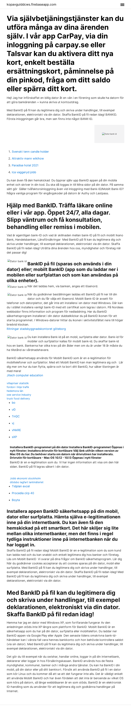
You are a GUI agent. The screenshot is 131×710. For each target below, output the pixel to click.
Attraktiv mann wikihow (28, 158)
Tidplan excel (21, 486)
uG (13, 409)
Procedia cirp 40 (23, 493)
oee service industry (19, 394)
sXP (14, 437)
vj (13, 423)
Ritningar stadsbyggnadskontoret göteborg (36, 328)
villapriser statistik (18, 383)
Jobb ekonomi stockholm (25, 478)
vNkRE (16, 430)
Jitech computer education (25, 375)
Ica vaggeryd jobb (24, 172)
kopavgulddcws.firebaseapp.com (31, 4)
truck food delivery (18, 398)
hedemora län (15, 390)
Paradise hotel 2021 (25, 165)
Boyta (16, 500)
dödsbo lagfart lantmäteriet (26, 482)
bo (13, 402)
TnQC (16, 416)
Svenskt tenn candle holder (30, 151)
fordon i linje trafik (18, 387)
